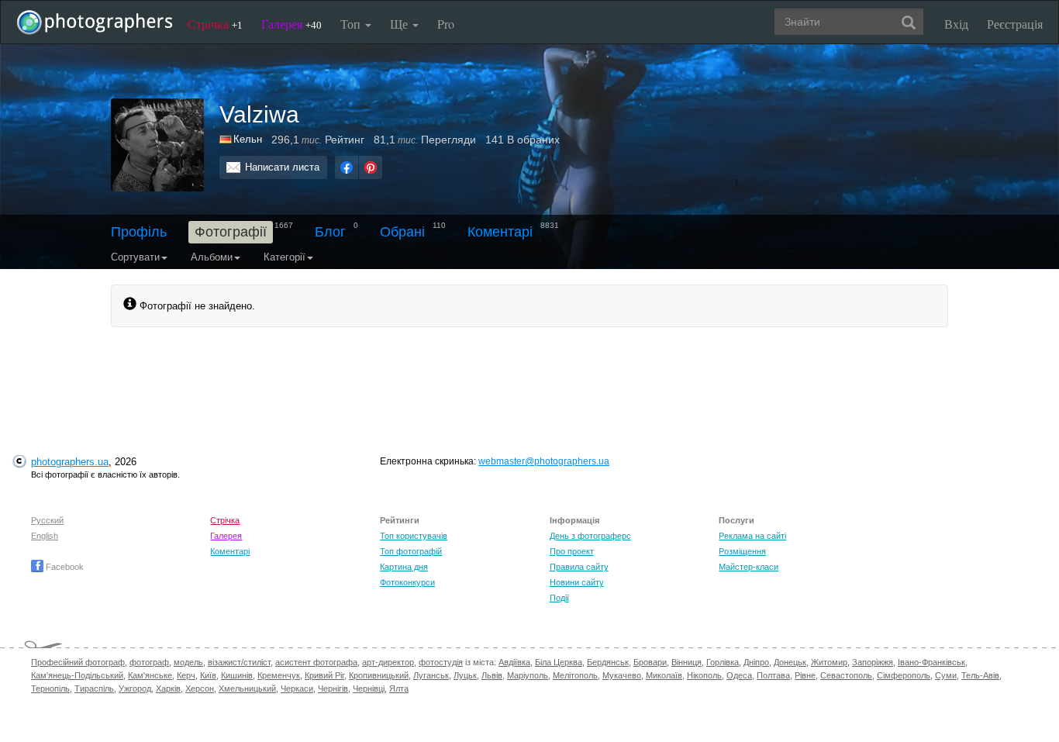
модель (188, 662)
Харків (168, 688)
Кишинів (237, 675)
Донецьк (790, 662)
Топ (352, 24)
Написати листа (282, 167)
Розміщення (742, 551)
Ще (400, 24)
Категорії (284, 257)
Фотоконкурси (407, 582)
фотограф (149, 662)
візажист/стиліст (239, 662)
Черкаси (297, 688)
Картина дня (404, 566)
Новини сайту (577, 582)
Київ (208, 675)
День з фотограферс (590, 535)
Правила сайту (579, 566)
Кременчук (278, 675)
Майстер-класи (748, 566)
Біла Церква (558, 662)
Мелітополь (575, 675)
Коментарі (500, 232)
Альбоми (212, 257)
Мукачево (621, 675)
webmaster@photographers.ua (543, 461)
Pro (445, 24)
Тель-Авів (980, 675)
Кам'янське (150, 675)
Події (559, 597)
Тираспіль (94, 688)
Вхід (956, 24)
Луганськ (431, 675)
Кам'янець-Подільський (77, 675)
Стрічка (215, 24)
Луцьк (465, 675)
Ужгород (135, 688)
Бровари (650, 662)
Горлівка (722, 662)
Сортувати (135, 257)
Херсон (199, 688)
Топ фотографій (411, 551)
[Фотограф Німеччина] (226, 139)
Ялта (399, 688)
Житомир (829, 662)
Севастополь (846, 675)
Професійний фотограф (78, 662)
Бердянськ (608, 662)
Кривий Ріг (324, 675)
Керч (186, 675)
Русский (47, 520)
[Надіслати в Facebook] (346, 167)
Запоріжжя (872, 662)
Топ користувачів (413, 535)
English (44, 535)
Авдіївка (514, 662)
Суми (946, 675)
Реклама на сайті (752, 535)
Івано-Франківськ (931, 662)
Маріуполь (527, 675)
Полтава (773, 675)
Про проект (572, 551)
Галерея (291, 24)
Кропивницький (379, 675)
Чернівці (369, 688)
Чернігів (333, 688)
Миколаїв (664, 675)
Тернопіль (50, 688)
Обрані (402, 232)
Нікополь (704, 675)
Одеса (739, 675)
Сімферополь (903, 675)
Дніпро (756, 662)
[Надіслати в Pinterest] (370, 167)
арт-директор (388, 662)
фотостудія (441, 662)
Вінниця (686, 662)
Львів (491, 675)
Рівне (805, 675)
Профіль (139, 232)
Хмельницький (247, 688)
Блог (330, 232)
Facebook (63, 566)
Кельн (247, 139)
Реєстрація (1015, 24)
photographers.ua (70, 462)
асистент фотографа (316, 662)
